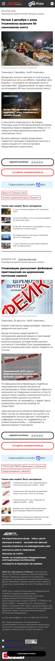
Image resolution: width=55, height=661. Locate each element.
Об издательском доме (15, 538)
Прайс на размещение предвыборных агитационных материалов (24, 558)
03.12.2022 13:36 (8, 11)
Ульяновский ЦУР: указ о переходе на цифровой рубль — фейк (28, 501)
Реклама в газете (12, 542)
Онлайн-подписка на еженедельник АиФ (26, 546)
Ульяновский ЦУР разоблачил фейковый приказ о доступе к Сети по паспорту (30, 492)
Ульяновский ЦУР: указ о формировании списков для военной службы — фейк (30, 484)
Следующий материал (26, 654)
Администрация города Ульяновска (19, 67)
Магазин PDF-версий (35, 542)
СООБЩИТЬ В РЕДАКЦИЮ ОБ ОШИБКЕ (22, 564)
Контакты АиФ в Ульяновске (18, 550)
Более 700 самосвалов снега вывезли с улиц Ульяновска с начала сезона (31, 228)
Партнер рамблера (39, 648)
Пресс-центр (39, 538)
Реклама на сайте (12, 554)
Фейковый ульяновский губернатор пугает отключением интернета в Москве (31, 518)
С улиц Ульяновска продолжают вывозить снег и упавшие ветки (30, 245)
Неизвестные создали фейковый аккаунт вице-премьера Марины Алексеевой (30, 509)
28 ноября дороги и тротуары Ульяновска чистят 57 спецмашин (30, 236)
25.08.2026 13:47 (8, 259)
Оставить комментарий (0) (27, 172)
